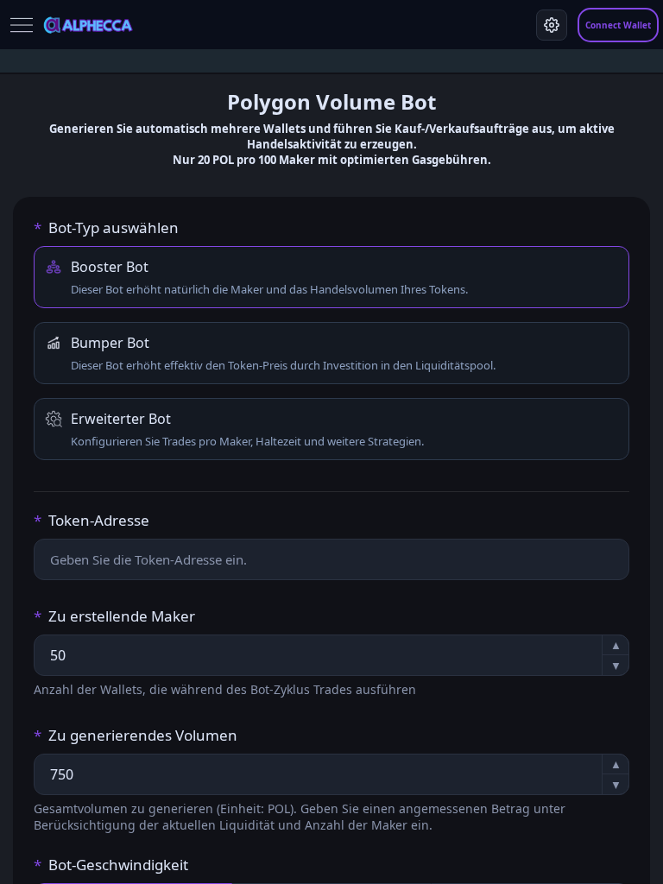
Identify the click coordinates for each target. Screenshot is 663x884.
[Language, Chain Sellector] (551, 25)
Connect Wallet (618, 25)
